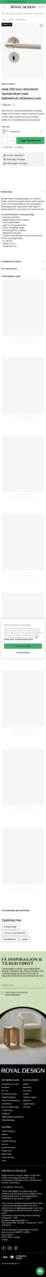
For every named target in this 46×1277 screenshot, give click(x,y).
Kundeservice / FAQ (10, 1084)
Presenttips (6, 1138)
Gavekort (6, 1087)
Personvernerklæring (11, 1100)
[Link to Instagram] (10, 1248)
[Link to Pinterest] (16, 1248)
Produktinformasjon (11, 261)
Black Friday (7, 1154)
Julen (4, 1160)
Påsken (5, 1134)
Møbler (26, 1084)
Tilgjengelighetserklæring (12, 1117)
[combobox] (23, 131)
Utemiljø (26, 1107)
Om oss (5, 1091)
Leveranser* (7, 1104)
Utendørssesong (9, 1141)
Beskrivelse (6, 191)
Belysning (27, 1087)
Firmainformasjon (9, 1094)
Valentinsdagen (8, 1131)
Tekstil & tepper (30, 1097)
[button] (39, 7)
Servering (27, 1091)
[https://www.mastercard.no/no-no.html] (11, 1257)
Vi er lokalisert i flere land (12, 1187)
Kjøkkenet (27, 1100)
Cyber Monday (8, 1157)
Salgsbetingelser (9, 1097)
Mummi (5, 1144)
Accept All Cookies (23, 646)
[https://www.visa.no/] (5, 1257)
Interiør (26, 1094)
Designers (6, 1113)
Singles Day (6, 1151)
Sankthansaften (9, 1147)
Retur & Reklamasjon (11, 1107)
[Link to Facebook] (4, 1248)
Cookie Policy (7, 1110)
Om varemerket (9, 268)
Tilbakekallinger (8, 1120)
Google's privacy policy (24, 639)
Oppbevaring (28, 1104)
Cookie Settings (23, 652)
